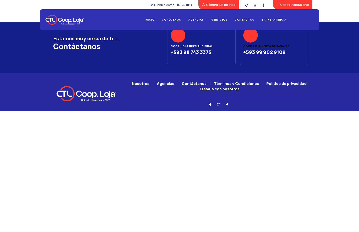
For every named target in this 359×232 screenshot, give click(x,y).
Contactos (244, 19)
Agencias (196, 19)
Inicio (150, 19)
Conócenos (171, 19)
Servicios (219, 19)
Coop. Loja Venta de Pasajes (266, 46)
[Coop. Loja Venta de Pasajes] (250, 35)
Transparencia (274, 19)
